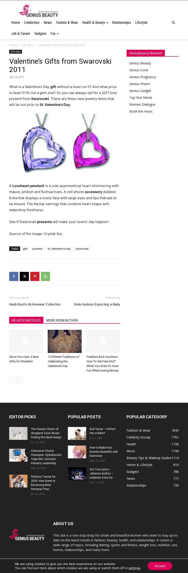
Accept (160, 566)
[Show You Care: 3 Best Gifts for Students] (26, 341)
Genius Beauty (140, 63)
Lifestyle (141, 22)
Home (15, 22)
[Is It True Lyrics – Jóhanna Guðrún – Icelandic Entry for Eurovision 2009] (77, 473)
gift (25, 248)
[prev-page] (12, 380)
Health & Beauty (93, 22)
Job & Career (20, 33)
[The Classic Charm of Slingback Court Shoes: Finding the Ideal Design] (18, 433)
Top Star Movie (140, 97)
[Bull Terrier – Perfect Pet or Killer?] (77, 433)
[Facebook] (13, 276)
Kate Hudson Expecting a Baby (97, 304)
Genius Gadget (140, 90)
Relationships (121, 22)
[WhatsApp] (45, 276)
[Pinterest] (34, 276)
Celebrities (31, 22)
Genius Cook (138, 70)
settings (134, 568)
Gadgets (40, 33)
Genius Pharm (139, 84)
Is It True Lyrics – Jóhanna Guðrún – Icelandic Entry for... (102, 473)
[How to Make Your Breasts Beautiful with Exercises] (77, 452)
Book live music (141, 111)
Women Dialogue (142, 104)
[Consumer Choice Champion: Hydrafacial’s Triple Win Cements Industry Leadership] (18, 455)
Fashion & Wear (67, 22)
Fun (52, 33)
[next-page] (19, 380)
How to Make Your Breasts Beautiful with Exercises (104, 451)
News (48, 22)
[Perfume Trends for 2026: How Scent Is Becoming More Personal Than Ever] (18, 481)
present (37, 248)
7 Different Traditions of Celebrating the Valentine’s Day (63, 361)
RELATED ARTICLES (26, 320)
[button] (173, 23)
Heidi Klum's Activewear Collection (35, 304)
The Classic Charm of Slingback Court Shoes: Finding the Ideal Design (46, 433)
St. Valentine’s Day (59, 248)
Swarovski (82, 248)
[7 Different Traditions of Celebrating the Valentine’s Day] (64, 341)
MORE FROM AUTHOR (62, 320)
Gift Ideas (28, 45)
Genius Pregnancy (142, 77)
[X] (24, 276)
